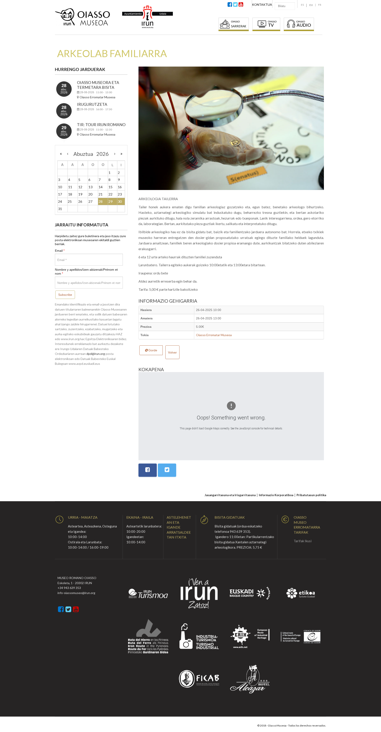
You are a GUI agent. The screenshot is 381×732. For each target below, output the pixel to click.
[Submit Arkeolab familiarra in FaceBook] (147, 470)
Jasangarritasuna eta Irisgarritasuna (230, 495)
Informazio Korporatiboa (276, 495)
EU (311, 5)
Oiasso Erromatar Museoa (214, 335)
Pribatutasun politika (311, 495)
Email (60, 250)
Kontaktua (262, 4)
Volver (172, 352)
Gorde (152, 350)
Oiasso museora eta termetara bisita (98, 85)
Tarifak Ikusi (303, 541)
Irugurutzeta (92, 104)
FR (319, 4)
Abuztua (84, 154)
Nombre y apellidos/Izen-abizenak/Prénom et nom (86, 271)
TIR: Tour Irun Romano (101, 124)
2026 (102, 154)
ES (302, 4)
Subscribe (65, 294)
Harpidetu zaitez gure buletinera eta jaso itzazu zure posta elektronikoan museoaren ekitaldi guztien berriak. (90, 240)
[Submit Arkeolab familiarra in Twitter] (167, 470)
